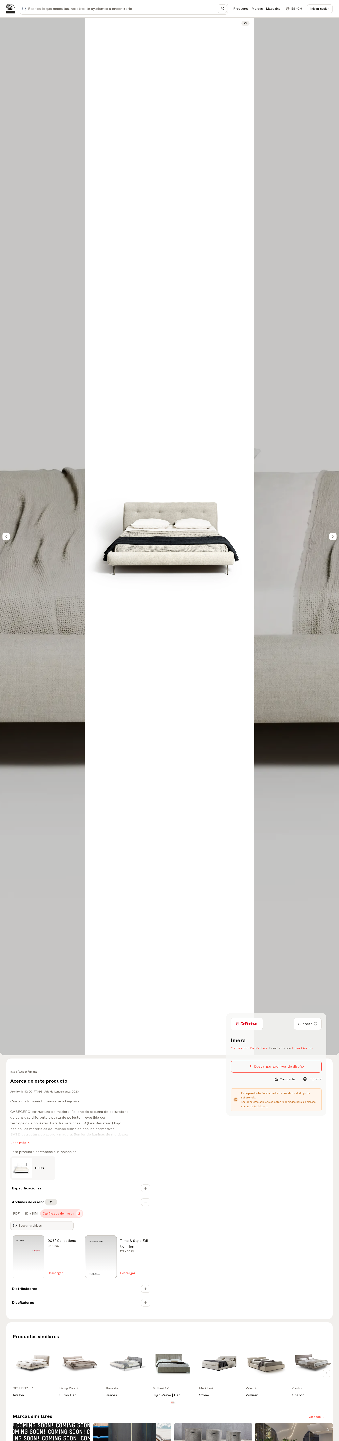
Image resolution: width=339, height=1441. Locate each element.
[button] (171, 1402)
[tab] (16, 1213)
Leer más (18, 1142)
